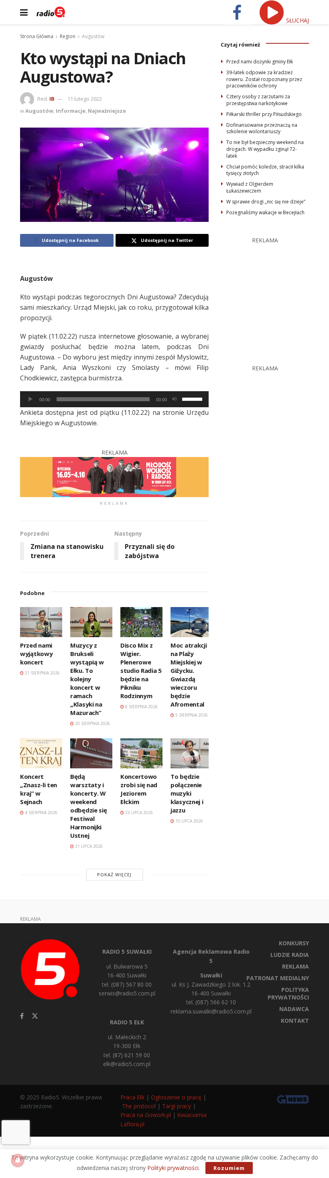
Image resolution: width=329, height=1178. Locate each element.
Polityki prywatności (173, 1168)
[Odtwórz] (30, 399)
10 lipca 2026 (188, 821)
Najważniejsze (107, 110)
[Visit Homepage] (51, 12)
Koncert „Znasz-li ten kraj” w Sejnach (38, 789)
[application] (114, 399)
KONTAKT (295, 1020)
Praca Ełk (132, 1097)
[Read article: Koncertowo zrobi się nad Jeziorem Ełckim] (141, 753)
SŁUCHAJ (296, 20)
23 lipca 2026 (138, 812)
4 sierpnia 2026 (40, 812)
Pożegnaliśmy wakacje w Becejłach (265, 212)
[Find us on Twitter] (35, 1016)
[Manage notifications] (17, 1160)
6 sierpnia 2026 (141, 706)
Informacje (70, 110)
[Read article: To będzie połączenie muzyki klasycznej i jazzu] (192, 753)
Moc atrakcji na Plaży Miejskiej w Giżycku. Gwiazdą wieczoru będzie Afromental (189, 674)
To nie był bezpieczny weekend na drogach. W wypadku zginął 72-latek (265, 149)
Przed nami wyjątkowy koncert (36, 653)
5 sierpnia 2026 (191, 715)
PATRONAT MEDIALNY (277, 978)
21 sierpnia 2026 (42, 673)
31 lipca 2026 (88, 846)
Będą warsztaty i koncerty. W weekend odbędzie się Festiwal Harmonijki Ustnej (88, 805)
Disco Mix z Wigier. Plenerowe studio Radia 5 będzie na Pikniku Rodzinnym (141, 670)
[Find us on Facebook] (22, 1016)
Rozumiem (229, 1168)
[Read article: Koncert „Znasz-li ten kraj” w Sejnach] (41, 753)
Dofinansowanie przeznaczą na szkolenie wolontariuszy (261, 128)
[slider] (193, 398)
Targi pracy (176, 1106)
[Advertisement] (275, 295)
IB (52, 98)
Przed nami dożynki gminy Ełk (259, 61)
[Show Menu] (24, 12)
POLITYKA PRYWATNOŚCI (288, 993)
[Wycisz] (175, 399)
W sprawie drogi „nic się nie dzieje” (265, 201)
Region (67, 36)
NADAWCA (294, 1009)
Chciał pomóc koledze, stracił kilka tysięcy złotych (265, 170)
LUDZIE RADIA (289, 955)
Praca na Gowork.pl (145, 1115)
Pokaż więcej (114, 874)
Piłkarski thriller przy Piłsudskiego (264, 114)
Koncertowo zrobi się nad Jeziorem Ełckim (138, 789)
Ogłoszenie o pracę (176, 1097)
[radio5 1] (114, 476)
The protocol (139, 1106)
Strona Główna (36, 36)
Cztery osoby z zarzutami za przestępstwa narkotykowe (258, 100)
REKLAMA (295, 966)
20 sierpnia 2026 (92, 723)
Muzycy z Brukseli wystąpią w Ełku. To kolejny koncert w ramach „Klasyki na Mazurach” (87, 679)
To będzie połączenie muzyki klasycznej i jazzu (187, 793)
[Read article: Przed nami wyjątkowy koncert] (41, 622)
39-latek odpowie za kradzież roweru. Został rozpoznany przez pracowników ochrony (264, 79)
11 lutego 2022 (84, 98)
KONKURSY (294, 943)
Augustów (93, 36)
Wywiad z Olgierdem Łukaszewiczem (249, 187)
